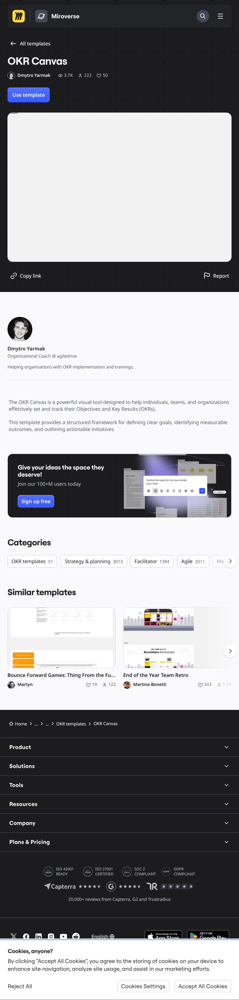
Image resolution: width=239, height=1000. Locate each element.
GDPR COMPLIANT (184, 872)
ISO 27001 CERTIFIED (104, 872)
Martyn (25, 684)
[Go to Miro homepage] (18, 16)
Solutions (22, 766)
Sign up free (35, 501)
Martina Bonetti (149, 684)
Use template (28, 94)
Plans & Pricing (29, 841)
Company (22, 822)
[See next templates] (230, 651)
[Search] (203, 16)
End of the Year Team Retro (155, 675)
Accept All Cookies (202, 986)
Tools (16, 785)
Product (20, 747)
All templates (35, 43)
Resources (23, 804)
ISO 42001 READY (65, 872)
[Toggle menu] (220, 16)
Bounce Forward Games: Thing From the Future (61, 675)
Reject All (20, 986)
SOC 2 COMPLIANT (145, 872)
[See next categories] (230, 561)
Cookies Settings (143, 986)
